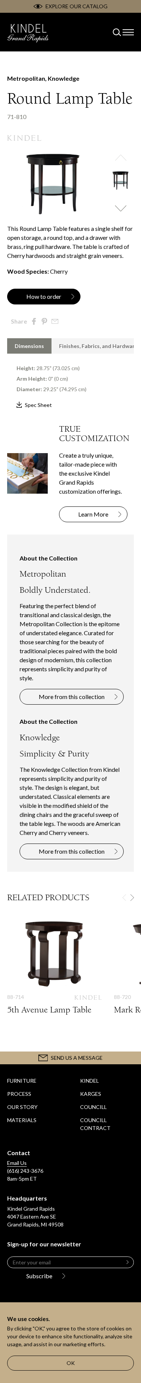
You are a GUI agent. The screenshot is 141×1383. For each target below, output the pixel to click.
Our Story (22, 1107)
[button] (121, 157)
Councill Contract (95, 1124)
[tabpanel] (70, 382)
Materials (21, 1120)
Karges (90, 1094)
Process (19, 1094)
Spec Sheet (38, 405)
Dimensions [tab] (29, 346)
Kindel (89, 1080)
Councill (93, 1107)
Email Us (17, 1163)
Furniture (21, 1080)
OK (71, 1363)
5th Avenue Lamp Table (54, 974)
